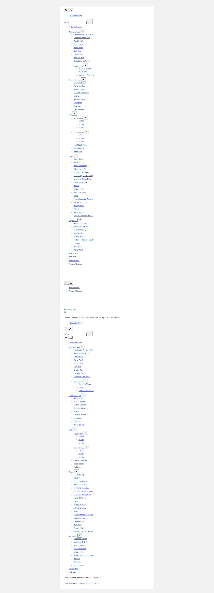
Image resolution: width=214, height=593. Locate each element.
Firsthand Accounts (81, 172)
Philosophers (79, 109)
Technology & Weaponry (83, 176)
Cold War (77, 51)
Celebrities (78, 103)
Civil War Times (80, 233)
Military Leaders (80, 89)
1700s (81, 135)
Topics (71, 156)
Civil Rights (83, 72)
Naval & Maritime (80, 182)
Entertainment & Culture (83, 199)
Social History (79, 212)
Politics (76, 186)
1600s (81, 138)
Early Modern (79, 132)
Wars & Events (74, 32)
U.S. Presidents (80, 82)
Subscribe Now (76, 16)
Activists (77, 96)
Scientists (77, 106)
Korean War (78, 54)
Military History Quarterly (84, 240)
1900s (81, 124)
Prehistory (78, 151)
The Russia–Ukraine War (83, 34)
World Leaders (79, 86)
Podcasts (72, 256)
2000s (81, 121)
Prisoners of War (80, 169)
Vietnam (77, 243)
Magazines (73, 221)
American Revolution (82, 38)
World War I (78, 44)
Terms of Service (75, 264)
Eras (70, 114)
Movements (78, 66)
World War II (78, 48)
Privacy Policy (74, 261)
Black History (79, 159)
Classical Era (79, 148)
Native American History (83, 216)
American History (80, 223)
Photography (79, 206)
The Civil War (79, 41)
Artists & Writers (80, 99)
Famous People (75, 80)
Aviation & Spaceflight (82, 179)
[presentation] (82, 31)
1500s (81, 141)
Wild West (77, 209)
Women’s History (80, 166)
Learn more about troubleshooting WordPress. (82, 583)
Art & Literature (80, 192)
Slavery (77, 162)
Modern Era (78, 118)
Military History (80, 189)
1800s (81, 127)
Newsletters (73, 253)
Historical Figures (80, 202)
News (76, 196)
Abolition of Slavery (86, 75)
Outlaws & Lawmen (81, 92)
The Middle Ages (80, 145)
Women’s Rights (85, 68)
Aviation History (80, 230)
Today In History (75, 27)
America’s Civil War (81, 226)
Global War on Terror (82, 61)
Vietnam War (79, 58)
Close (69, 10)
